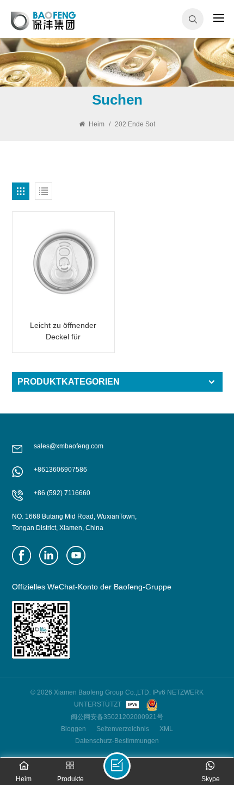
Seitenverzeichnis (122, 729)
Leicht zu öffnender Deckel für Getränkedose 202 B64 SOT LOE (63, 332)
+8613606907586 (60, 469)
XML (166, 729)
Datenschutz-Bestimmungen (117, 741)
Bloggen (73, 729)
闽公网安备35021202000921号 (117, 717)
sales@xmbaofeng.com (68, 446)
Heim (95, 124)
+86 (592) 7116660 (62, 493)
